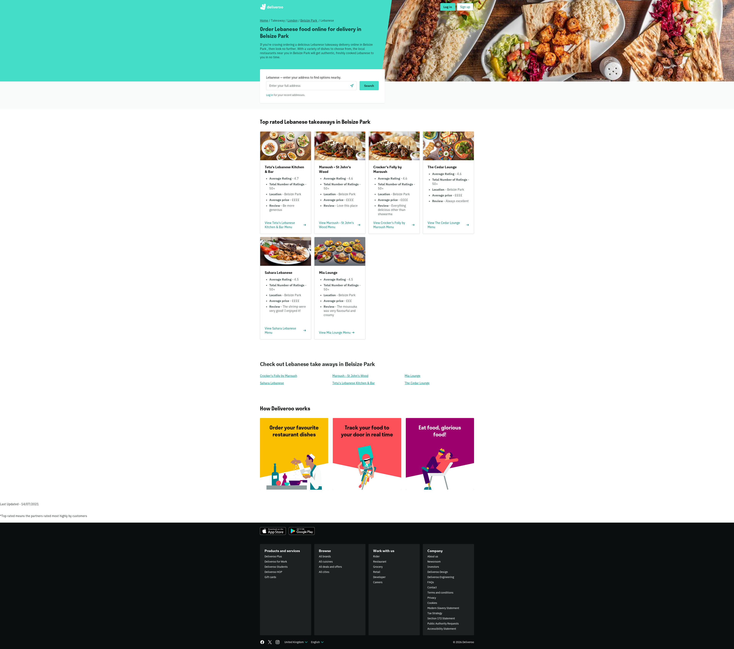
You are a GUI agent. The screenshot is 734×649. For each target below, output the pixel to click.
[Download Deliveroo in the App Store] (273, 531)
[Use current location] (352, 86)
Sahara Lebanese (272, 383)
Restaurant (379, 561)
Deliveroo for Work (276, 561)
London (292, 20)
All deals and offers (330, 566)
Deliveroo (271, 7)
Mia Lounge (412, 376)
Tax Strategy (434, 613)
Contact (432, 587)
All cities (324, 572)
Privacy (431, 597)
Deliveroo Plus (273, 556)
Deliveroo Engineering (440, 577)
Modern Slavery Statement (443, 608)
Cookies (432, 603)
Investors (433, 566)
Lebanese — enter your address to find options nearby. (303, 77)
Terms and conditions (440, 592)
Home (264, 20)
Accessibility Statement (441, 628)
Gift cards (270, 577)
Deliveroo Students (276, 566)
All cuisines (326, 561)
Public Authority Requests (443, 623)
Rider (376, 556)
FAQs (430, 582)
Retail (376, 572)
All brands (325, 556)
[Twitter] (270, 642)
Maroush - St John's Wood (350, 376)
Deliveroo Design (437, 572)
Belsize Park (309, 20)
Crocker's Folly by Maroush (278, 376)
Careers (377, 582)
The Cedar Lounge (417, 383)
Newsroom (434, 561)
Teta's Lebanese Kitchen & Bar (353, 383)
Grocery (378, 566)
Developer (379, 577)
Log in (269, 95)
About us (432, 556)
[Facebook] (262, 642)
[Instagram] (277, 642)
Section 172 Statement (441, 618)
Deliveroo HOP (273, 572)
